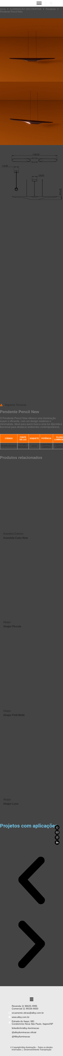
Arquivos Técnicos (15, 405)
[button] (31, 881)
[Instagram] (57, 837)
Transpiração (45, 1050)
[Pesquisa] (51, 3)
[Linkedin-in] (57, 842)
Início (3, 9)
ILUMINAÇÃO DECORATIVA (25, 9)
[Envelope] (57, 832)
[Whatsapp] (57, 827)
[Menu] (39, 3)
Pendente (51, 9)
